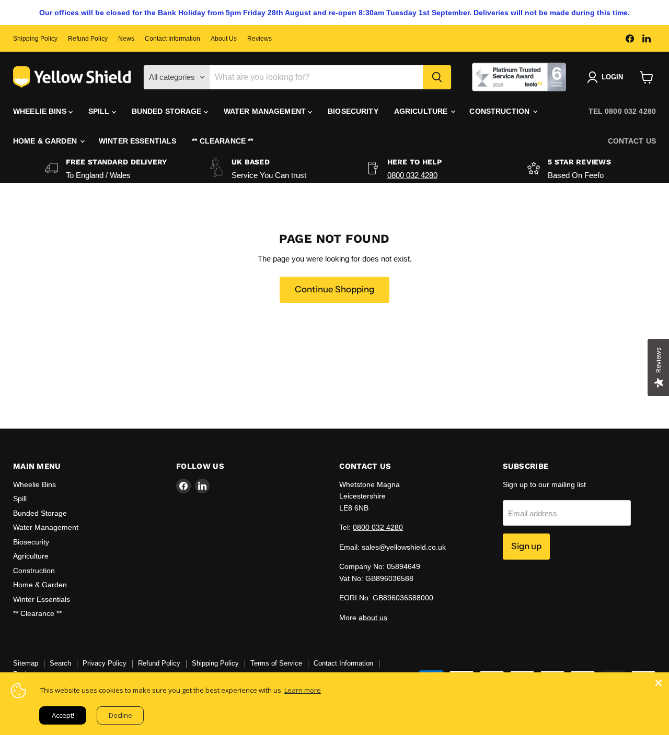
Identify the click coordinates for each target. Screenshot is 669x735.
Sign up (526, 546)
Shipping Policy (35, 38)
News (126, 38)
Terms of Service (276, 663)
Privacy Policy (104, 663)
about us (373, 617)
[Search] (437, 77)
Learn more (302, 690)
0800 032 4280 (412, 175)
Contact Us (632, 141)
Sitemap (25, 663)
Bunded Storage (168, 111)
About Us (224, 38)
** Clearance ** (222, 141)
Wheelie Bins (40, 111)
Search (60, 663)
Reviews (259, 38)
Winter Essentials (137, 141)
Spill (100, 111)
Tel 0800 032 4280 (622, 111)
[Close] (658, 683)
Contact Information (172, 38)
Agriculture (422, 111)
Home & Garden (46, 141)
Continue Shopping (334, 289)
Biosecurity (353, 111)
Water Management (266, 111)
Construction (500, 111)
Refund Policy (88, 38)
